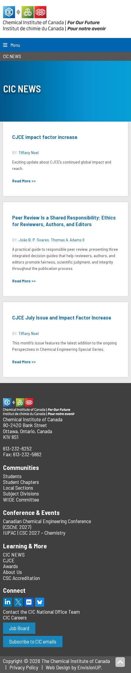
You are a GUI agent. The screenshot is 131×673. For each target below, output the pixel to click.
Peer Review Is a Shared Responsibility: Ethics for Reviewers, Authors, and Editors (64, 220)
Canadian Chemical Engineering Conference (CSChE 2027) (47, 524)
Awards (10, 566)
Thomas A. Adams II (67, 239)
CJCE (9, 560)
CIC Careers (15, 617)
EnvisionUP (89, 667)
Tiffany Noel (29, 152)
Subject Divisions (21, 493)
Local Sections (18, 487)
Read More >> (24, 180)
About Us (12, 571)
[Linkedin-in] (7, 602)
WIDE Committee (21, 499)
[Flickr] (29, 602)
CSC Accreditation (21, 578)
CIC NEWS (14, 554)
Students (12, 476)
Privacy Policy (23, 667)
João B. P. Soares (34, 239)
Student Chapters (21, 481)
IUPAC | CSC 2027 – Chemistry (34, 532)
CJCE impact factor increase (44, 136)
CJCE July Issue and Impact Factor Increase (61, 317)
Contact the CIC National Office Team (41, 611)
